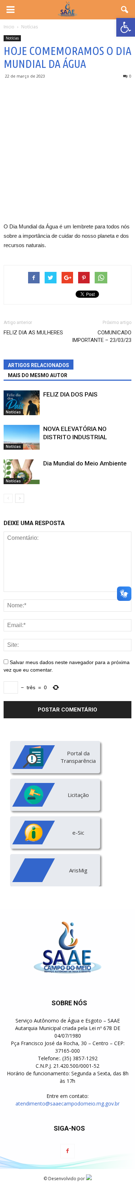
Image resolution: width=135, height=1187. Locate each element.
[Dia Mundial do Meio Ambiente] (22, 471)
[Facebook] (67, 1151)
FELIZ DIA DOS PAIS (70, 394)
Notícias (12, 38)
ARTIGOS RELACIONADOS (38, 365)
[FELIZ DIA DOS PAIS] (22, 402)
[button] (125, 27)
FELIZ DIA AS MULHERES (33, 332)
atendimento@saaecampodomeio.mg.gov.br (67, 1103)
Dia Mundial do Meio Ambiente (85, 463)
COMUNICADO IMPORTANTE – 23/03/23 (101, 336)
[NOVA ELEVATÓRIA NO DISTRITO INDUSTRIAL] (22, 437)
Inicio (9, 27)
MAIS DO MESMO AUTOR (37, 375)
